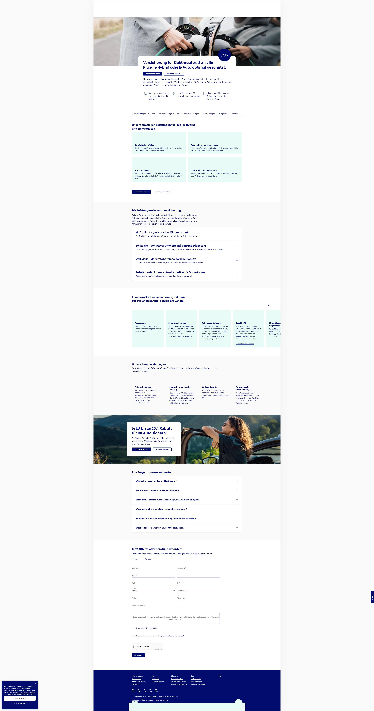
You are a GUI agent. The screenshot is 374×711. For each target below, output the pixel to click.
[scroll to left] (264, 305)
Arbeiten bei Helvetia (138, 682)
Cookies (165, 700)
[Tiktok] (156, 691)
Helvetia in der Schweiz (178, 682)
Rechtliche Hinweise (146, 700)
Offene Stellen (136, 679)
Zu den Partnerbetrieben (245, 344)
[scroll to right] (268, 305)
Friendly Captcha (158, 649)
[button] (152, 74)
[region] (20, 695)
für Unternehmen (196, 682)
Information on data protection (23, 694)
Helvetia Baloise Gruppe (179, 684)
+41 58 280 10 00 (172, 696)
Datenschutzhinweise (152, 636)
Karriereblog (136, 684)
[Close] (36, 684)
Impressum (135, 700)
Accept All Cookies (20, 698)
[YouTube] (139, 691)
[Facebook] (133, 691)
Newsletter (153, 628)
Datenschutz (158, 700)
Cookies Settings (20, 703)
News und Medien (177, 679)
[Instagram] (145, 691)
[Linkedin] (151, 691)
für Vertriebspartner (158, 682)
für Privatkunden (196, 679)
